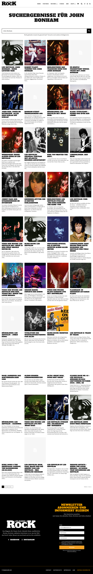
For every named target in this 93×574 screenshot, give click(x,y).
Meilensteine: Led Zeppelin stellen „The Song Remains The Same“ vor (56, 202)
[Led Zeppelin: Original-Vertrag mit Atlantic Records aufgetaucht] (35, 140)
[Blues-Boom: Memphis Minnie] (58, 318)
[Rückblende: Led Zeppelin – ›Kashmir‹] (12, 407)
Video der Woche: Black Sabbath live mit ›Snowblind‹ (56, 292)
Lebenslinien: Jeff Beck (79, 156)
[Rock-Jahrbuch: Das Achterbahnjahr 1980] (12, 361)
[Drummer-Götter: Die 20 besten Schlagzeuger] (35, 184)
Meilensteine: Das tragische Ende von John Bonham (57, 69)
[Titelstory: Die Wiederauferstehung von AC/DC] (35, 318)
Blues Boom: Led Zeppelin (32, 245)
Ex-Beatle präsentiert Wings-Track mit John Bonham (80, 70)
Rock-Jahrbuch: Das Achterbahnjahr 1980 (11, 377)
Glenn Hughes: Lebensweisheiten (33, 376)
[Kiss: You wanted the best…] (58, 140)
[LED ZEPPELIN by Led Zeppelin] (58, 450)
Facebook (14, 540)
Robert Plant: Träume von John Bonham (33, 69)
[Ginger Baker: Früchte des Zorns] (35, 275)
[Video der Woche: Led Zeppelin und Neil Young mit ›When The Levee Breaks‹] (12, 275)
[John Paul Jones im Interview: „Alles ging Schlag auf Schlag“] (12, 97)
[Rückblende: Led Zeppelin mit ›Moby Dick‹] (58, 97)
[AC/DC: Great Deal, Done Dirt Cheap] (58, 361)
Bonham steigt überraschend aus (33, 113)
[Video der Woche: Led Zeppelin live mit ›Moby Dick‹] (35, 407)
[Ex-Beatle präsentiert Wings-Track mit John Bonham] (80, 52)
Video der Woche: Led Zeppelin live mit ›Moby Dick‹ (34, 424)
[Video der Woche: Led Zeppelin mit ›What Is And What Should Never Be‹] (12, 229)
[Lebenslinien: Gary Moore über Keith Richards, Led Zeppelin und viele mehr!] (80, 229)
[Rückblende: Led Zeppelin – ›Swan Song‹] (12, 318)
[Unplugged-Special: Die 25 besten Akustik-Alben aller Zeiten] (58, 229)
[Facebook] (84, 4)
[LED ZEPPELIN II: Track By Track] (80, 318)
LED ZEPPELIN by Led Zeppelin (56, 466)
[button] (81, 3)
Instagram (29, 540)
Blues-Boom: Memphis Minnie (57, 334)
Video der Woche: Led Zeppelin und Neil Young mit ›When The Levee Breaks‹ (12, 292)
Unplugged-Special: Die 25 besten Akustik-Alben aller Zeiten (57, 246)
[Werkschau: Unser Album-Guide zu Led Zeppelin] (12, 140)
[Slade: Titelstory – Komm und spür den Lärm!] (80, 97)
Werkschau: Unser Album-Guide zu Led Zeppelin (11, 156)
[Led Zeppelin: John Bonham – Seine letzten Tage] (12, 52)
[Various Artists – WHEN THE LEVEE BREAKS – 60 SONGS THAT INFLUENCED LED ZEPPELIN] (80, 450)
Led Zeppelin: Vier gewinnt (78, 200)
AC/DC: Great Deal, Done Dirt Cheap (55, 376)
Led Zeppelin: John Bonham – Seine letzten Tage (11, 69)
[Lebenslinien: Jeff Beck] (80, 140)
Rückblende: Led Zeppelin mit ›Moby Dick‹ (56, 113)
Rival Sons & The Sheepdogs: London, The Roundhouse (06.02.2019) (11, 467)
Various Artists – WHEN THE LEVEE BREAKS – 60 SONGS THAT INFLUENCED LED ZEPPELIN (80, 468)
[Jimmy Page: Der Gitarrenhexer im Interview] (12, 184)
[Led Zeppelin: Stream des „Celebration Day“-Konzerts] (58, 407)
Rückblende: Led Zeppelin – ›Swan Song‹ (10, 335)
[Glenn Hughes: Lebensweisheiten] (35, 361)
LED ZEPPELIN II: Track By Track (80, 334)
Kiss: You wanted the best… (57, 156)
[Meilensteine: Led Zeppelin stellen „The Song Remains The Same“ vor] (58, 184)
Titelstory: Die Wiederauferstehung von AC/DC (35, 335)
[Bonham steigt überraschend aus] (35, 97)
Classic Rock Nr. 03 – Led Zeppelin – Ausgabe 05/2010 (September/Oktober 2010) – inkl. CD (80, 379)
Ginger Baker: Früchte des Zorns (33, 291)
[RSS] (90, 4)
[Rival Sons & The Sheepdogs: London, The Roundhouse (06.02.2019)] (12, 450)
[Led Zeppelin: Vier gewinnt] (80, 184)
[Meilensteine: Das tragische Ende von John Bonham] (58, 52)
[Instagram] (87, 4)
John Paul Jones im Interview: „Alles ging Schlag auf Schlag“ (11, 114)
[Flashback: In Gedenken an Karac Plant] (80, 275)
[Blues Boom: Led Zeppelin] (35, 229)
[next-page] (12, 487)
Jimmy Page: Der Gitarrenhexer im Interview (11, 201)
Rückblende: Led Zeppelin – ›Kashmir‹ (12, 423)
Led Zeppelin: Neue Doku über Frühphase (80, 423)
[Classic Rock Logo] (9, 3)
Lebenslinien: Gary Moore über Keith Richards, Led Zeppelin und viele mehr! (79, 247)
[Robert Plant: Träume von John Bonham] (35, 52)
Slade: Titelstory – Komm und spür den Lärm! (79, 113)
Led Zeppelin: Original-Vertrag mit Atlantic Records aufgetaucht (34, 157)
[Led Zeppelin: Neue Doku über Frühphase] (80, 407)
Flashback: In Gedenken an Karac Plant (79, 292)
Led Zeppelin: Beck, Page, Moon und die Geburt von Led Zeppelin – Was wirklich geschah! (33, 468)
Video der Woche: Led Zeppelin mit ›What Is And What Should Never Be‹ (12, 246)
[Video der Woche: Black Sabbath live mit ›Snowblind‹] (58, 275)
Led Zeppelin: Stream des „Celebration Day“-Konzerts (57, 424)
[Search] (89, 31)
